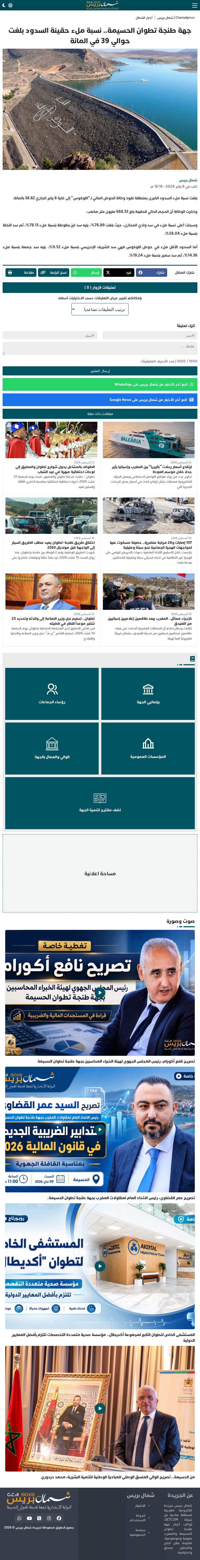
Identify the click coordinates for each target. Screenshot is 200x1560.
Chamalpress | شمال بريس (176, 18)
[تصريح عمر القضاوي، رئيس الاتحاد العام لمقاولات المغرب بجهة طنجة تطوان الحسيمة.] (100, 1134)
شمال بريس (188, 180)
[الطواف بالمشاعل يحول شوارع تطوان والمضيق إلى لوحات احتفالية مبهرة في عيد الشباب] (51, 424)
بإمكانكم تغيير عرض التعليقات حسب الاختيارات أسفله (100, 298)
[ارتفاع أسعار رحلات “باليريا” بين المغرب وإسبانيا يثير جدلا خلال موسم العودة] (149, 424)
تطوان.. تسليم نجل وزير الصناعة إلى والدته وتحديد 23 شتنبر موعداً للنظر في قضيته (53, 621)
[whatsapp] (19, 1518)
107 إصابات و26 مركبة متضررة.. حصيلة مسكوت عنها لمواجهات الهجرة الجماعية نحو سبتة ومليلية (151, 545)
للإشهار (140, 1505)
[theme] (7, 5)
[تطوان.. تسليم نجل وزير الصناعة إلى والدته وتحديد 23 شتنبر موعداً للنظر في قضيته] (51, 575)
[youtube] (29, 1518)
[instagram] (49, 1518)
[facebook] (59, 1518)
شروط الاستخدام (138, 1518)
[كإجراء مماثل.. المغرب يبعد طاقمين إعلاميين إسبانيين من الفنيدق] (149, 575)
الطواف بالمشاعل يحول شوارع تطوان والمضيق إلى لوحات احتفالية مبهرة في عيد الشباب (55, 469)
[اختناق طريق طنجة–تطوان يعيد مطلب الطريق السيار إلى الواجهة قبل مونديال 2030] (51, 499)
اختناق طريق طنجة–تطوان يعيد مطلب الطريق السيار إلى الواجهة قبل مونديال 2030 (53, 545)
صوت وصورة (180, 921)
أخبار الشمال (144, 18)
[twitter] (39, 1518)
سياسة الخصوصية (138, 1532)
